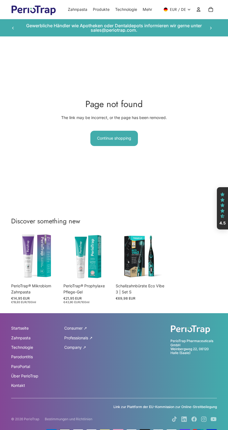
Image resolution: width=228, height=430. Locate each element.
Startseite (20, 328)
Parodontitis (22, 356)
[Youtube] (213, 419)
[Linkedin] (184, 419)
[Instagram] (203, 419)
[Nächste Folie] (211, 28)
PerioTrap (31, 419)
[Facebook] (194, 419)
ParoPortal (20, 366)
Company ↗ (75, 347)
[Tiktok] (174, 419)
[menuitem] (147, 9)
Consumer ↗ (75, 328)
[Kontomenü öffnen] (198, 9)
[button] (222, 208)
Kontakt (18, 385)
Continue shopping (114, 138)
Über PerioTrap (24, 376)
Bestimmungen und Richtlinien (68, 419)
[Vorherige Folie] (13, 28)
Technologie (22, 347)
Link (116, 407)
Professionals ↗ (78, 337)
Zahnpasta (21, 337)
